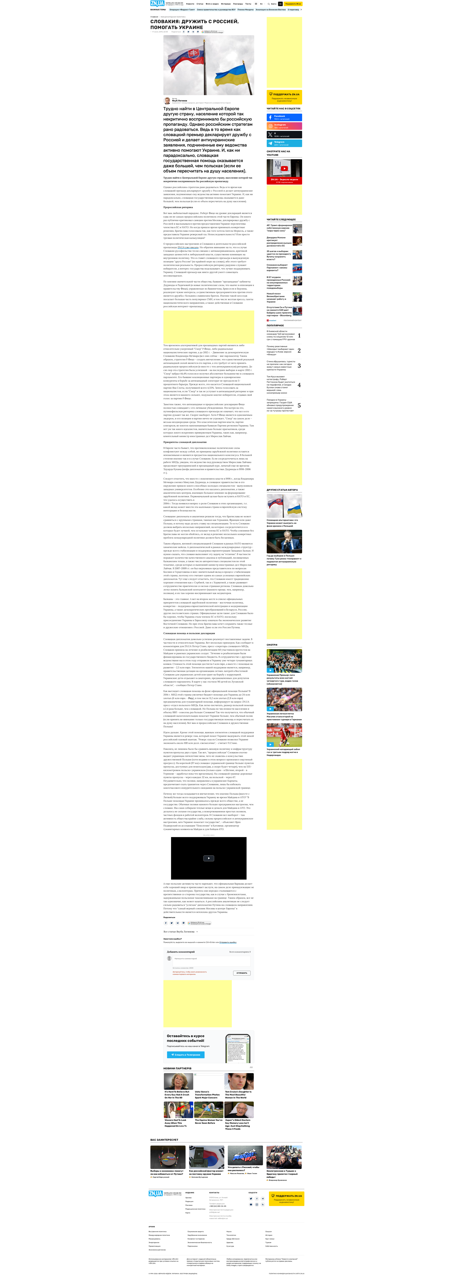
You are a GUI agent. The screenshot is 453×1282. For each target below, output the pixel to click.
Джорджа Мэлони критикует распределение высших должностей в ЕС (279, 241)
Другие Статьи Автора (282, 489)
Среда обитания (232, 1239)
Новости (190, 4)
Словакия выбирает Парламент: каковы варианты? (277, 268)
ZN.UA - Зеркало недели (284, 179)
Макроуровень (154, 1239)
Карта (187, 1213)
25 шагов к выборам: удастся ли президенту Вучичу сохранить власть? (279, 255)
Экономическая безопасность (200, 1243)
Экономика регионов (157, 1250)
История (268, 1235)
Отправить (242, 973)
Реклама (188, 1205)
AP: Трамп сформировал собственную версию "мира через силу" (279, 228)
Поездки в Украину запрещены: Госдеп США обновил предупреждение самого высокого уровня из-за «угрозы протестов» (280, 405)
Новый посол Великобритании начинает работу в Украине (276, 297)
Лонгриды (238, 4)
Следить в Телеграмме (187, 1055)
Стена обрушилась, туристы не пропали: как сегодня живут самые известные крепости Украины (281, 365)
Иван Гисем (252, 1173)
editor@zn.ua (223, 1218)
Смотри (272, 644)
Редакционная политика (195, 1209)
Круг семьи (269, 1239)
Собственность (271, 1246)
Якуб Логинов (179, 100)
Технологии (231, 1235)
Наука (228, 1232)
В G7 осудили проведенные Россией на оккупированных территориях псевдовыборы (278, 282)
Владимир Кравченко (278, 1180)
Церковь (229, 1243)
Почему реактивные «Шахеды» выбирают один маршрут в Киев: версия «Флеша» (280, 350)
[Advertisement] (208, 327)
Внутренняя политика (157, 1232)
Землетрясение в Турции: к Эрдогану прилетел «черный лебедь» (282, 1174)
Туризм (268, 1243)
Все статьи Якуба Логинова (179, 931)
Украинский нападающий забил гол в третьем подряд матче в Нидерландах (283, 752)
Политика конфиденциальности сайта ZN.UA (286, 1273)
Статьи (200, 4)
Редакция (189, 1201)
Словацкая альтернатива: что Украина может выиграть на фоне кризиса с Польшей (282, 523)
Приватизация (154, 1246)
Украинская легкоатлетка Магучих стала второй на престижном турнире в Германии (284, 716)
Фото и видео (212, 4)
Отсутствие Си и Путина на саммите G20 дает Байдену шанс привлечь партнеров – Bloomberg (279, 311)
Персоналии (193, 1246)
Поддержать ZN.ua (293, 4)
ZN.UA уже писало (188, 247)
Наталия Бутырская (199, 1177)
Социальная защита (196, 1232)
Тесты (248, 4)
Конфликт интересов (196, 1239)
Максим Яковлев (237, 1173)
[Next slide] (301, 10)
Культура (230, 1246)
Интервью (226, 4)
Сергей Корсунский (161, 1177)
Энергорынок (154, 1243)
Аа (280, 4)
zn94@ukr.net (214, 1212)
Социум (268, 1232)
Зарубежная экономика (197, 1235)
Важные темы (158, 10)
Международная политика (159, 1235)
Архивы (188, 1198)
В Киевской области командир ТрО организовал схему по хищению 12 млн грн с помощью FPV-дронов (281, 335)
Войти (273, 4)
